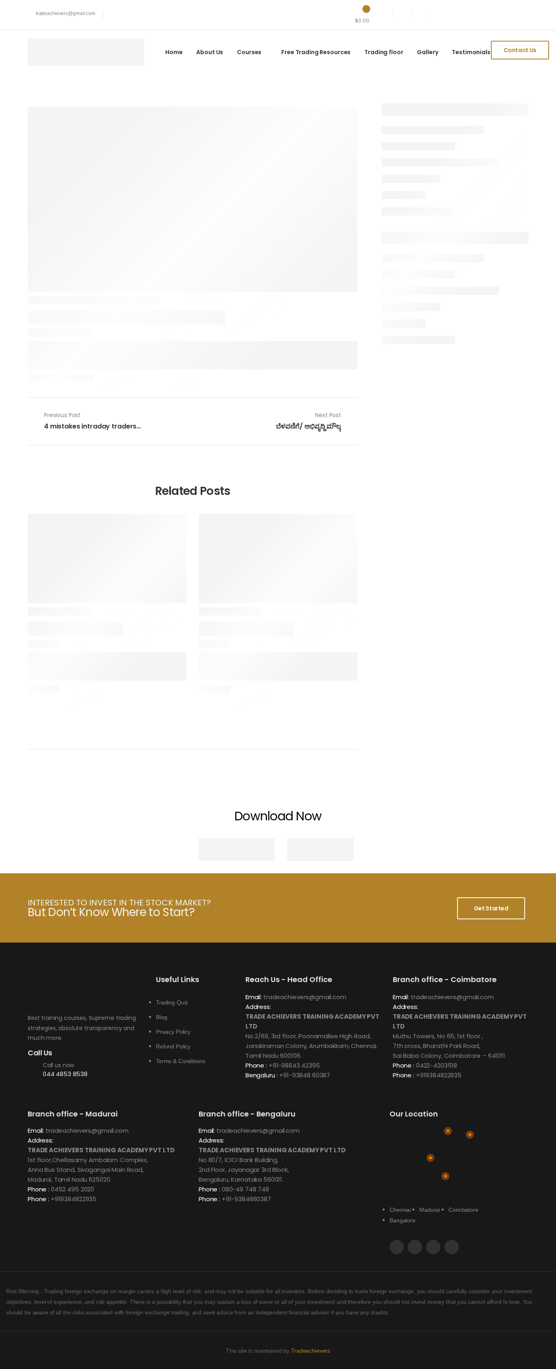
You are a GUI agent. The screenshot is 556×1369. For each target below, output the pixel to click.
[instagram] (439, 15)
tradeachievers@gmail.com (304, 997)
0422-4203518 (436, 1065)
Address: (258, 1006)
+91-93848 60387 (304, 1075)
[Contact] (35, 1070)
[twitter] (420, 15)
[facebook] (402, 15)
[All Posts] (192, 421)
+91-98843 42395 (294, 1065)
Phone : (256, 1065)
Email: (253, 997)
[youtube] (384, 15)
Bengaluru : (261, 1075)
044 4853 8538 (65, 1074)
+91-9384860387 (246, 1199)
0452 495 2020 (72, 1189)
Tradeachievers (310, 1350)
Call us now (58, 1065)
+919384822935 (439, 1075)
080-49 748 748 (245, 1189)
